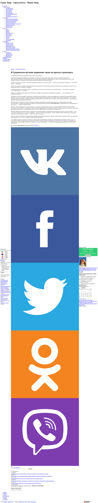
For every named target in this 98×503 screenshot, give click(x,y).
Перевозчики (82, 304)
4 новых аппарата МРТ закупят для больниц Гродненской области (26, 483)
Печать (36, 125)
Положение (81, 301)
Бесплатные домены (10, 46)
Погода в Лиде (9, 27)
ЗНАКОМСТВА (7, 57)
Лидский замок (9, 9)
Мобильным (87, 303)
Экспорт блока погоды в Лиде (13, 50)
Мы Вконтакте (9, 54)
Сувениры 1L (9, 53)
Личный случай (4, 302)
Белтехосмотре (93, 303)
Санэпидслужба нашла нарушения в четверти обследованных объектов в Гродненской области (32, 481)
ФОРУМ (5, 58)
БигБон (86, 301)
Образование (9, 11)
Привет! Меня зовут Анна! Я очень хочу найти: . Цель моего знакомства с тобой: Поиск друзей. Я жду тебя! (88, 269)
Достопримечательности (11, 14)
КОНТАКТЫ (6, 60)
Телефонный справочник (11, 16)
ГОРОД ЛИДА (6, 7)
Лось (89, 301)
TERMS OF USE (23, 501)
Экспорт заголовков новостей (12, 48)
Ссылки (5, 498)
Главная (5, 5)
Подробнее (88, 255)
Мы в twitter (8, 56)
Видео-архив (9, 35)
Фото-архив (8, 34)
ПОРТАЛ (5, 28)
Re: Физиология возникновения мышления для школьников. (4, 282)
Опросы (8, 37)
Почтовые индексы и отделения (13, 23)
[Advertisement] (45, 66)
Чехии (84, 300)
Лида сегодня (9, 10)
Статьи (7, 38)
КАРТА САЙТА (7, 59)
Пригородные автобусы (11, 21)
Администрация (9, 13)
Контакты (5, 499)
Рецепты (8, 32)
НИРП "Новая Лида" (9, 501)
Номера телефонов (10, 25)
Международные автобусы (12, 19)
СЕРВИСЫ (5, 41)
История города (9, 8)
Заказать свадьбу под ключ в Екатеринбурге (6, 291)
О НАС (5, 51)
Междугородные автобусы (12, 20)
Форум (7, 31)
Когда (91, 300)
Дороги (88, 300)
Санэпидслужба (86, 302)
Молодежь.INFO (9, 33)
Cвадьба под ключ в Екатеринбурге (5, 295)
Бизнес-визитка (9, 45)
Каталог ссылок (9, 43)
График (80, 302)
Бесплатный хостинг (10, 47)
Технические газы (5, 300)
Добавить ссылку (10, 44)
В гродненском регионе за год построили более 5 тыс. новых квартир (27, 478)
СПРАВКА (5, 17)
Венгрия (2, 260)
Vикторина (8, 40)
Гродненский (17, 467)
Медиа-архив (6, 496)
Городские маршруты (11, 22)
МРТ (92, 301)
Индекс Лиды (9, 26)
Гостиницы (8, 15)
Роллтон (95, 301)
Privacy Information (31, 501)
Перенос (81, 300)
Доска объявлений (10, 39)
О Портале (8, 52)
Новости (8, 29)
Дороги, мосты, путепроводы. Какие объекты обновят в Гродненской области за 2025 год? (31, 476)
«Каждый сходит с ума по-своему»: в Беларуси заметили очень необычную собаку (30, 473)
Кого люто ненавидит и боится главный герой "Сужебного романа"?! (5, 288)
